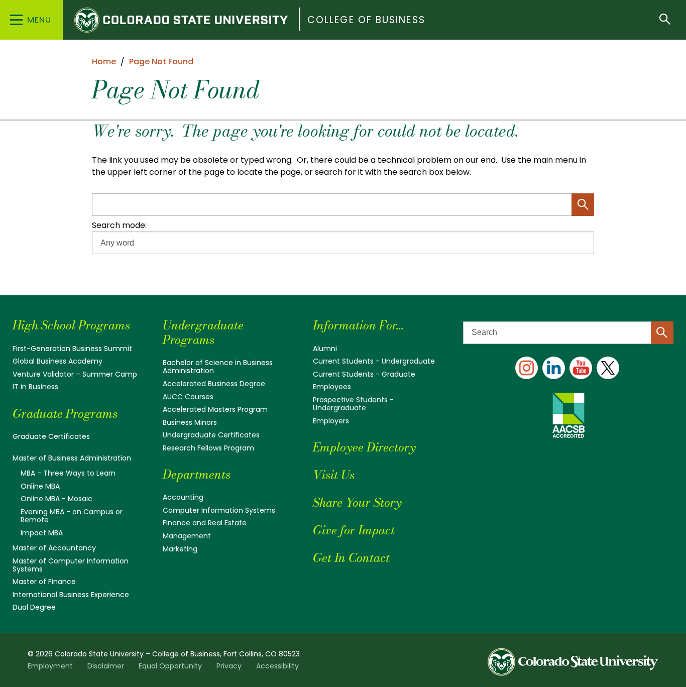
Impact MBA (42, 533)
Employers (331, 421)
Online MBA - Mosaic (56, 499)
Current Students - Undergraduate (374, 361)
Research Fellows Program (208, 448)
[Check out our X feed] (608, 368)
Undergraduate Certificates (211, 435)
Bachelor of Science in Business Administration (218, 367)
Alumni (325, 348)
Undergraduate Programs (203, 332)
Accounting (183, 497)
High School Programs (71, 325)
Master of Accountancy (54, 548)
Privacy (229, 666)
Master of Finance (44, 582)
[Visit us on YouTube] (580, 368)
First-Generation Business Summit (72, 348)
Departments (197, 474)
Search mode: (119, 225)
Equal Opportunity (170, 666)
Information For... (358, 325)
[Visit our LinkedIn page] (553, 368)
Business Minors (190, 422)
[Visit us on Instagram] (526, 368)
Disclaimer (105, 666)
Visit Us (334, 475)
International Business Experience (71, 595)
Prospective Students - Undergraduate (353, 404)
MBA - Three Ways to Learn (68, 473)
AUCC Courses (188, 397)
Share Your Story (357, 502)
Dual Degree (34, 607)
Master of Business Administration (72, 458)
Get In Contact (351, 557)
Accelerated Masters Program (215, 409)
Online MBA (40, 486)
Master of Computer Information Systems (71, 565)
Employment (50, 666)
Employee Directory (364, 447)
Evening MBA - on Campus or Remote (72, 516)
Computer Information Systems (219, 510)
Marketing (180, 549)
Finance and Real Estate (205, 523)
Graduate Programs (65, 413)
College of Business (366, 20)
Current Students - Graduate (364, 374)
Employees (332, 387)
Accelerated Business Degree (214, 384)
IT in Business (35, 387)
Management (187, 536)
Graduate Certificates (51, 436)
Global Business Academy (57, 361)
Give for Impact (354, 530)
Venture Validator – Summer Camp (75, 374)
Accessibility (277, 666)
